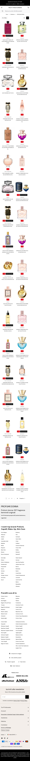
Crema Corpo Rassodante (21, 616)
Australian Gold (4, 541)
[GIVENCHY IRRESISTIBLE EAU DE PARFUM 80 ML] (22, 55)
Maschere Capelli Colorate (7, 630)
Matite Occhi (4, 613)
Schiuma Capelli (4, 634)
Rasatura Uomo (19, 634)
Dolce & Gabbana (5, 562)
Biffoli (2, 545)
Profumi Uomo (4, 596)
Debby (17, 550)
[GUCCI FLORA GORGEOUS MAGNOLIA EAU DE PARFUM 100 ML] (8, 238)
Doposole (3, 624)
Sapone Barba (19, 639)
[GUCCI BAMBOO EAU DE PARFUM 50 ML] (8, 187)
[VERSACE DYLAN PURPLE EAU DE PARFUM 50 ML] (22, 238)
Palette (17, 600)
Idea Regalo (3, 600)
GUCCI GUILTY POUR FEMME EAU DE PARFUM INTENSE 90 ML (8, 147)
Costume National (20, 545)
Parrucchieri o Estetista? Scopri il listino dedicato (12, 714)
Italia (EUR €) (12, 734)
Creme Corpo (19, 618)
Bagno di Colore (4, 643)
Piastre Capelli (19, 626)
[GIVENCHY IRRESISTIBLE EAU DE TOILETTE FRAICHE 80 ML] (22, 212)
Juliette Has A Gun (20, 564)
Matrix (17, 582)
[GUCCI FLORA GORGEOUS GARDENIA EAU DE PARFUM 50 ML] (8, 343)
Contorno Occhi (19, 613)
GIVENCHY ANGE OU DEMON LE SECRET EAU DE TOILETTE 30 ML (22, 490)
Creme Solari (4, 621)
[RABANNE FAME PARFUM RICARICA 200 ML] (8, 317)
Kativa (17, 566)
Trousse (3, 605)
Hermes (17, 560)
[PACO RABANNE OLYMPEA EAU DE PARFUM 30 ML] (8, 161)
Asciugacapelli (19, 628)
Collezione (12, 14)
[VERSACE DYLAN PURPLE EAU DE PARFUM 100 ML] (22, 133)
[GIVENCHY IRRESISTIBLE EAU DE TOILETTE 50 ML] (22, 317)
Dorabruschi (4, 564)
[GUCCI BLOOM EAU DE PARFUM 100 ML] (8, 396)
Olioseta (18, 586)
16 (17, 498)
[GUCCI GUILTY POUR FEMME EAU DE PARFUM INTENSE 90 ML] (8, 133)
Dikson (2, 560)
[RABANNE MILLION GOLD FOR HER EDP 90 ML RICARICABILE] (8, 476)
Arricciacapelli (19, 630)
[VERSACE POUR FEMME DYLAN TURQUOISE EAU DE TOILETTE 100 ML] (22, 343)
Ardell (2, 539)
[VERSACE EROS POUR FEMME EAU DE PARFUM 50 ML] (22, 291)
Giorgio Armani (4, 575)
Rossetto (3, 609)
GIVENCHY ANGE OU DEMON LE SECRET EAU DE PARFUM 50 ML (22, 120)
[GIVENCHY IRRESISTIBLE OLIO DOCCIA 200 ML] (22, 161)
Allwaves (3, 534)
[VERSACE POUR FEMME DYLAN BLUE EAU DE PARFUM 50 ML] (22, 449)
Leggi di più (3, 518)
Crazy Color (18, 547)
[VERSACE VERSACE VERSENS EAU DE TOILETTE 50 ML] (22, 27)
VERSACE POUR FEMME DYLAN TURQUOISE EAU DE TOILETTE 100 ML (22, 357)
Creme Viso (18, 609)
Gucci (2, 579)
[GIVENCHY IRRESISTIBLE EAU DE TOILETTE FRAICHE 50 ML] (22, 265)
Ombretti (3, 616)
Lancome (18, 577)
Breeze (2, 552)
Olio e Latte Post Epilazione (22, 645)
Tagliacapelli (18, 632)
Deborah (18, 552)
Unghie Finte (18, 648)
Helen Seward (19, 557)
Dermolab (3, 557)
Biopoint (3, 547)
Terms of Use (17, 700)
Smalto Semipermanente (21, 624)
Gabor (2, 573)
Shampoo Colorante (5, 639)
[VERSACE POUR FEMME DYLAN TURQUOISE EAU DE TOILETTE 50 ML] (22, 396)
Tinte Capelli (4, 641)
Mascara (18, 596)
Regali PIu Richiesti (5, 607)
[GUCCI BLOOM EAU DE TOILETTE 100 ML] (8, 291)
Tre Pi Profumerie (9, 746)
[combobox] (15, 11)
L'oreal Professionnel (20, 575)
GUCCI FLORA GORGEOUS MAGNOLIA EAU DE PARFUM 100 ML (8, 252)
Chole (17, 541)
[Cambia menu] (1, 7)
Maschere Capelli (5, 628)
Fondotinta (18, 602)
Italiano (2, 734)
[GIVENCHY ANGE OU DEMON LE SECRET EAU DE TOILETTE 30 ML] (22, 476)
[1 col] (24, 18)
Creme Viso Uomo (20, 641)
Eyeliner (17, 598)
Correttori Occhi (19, 605)
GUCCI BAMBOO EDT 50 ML (8, 93)
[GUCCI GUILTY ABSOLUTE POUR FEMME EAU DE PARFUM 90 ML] (8, 27)
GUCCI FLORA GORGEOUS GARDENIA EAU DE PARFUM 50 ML (8, 357)
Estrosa (2, 571)
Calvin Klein (18, 539)
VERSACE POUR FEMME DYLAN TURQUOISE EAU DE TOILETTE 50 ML (22, 410)
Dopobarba (18, 637)
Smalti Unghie (19, 607)
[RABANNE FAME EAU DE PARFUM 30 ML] (8, 423)
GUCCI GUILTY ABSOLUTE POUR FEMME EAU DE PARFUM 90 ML (8, 41)
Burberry (18, 532)
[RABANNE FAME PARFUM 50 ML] (8, 55)
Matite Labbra (4, 611)
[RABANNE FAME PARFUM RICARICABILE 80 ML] (8, 212)
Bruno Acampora (5, 554)
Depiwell (18, 554)
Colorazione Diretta (20, 621)
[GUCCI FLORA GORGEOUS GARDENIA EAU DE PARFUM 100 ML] (8, 449)
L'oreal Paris (18, 573)
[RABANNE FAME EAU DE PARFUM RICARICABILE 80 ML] (8, 370)
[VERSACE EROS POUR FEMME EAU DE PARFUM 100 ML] (22, 80)
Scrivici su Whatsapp (6, 727)
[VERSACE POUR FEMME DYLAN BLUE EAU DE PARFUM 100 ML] (22, 187)
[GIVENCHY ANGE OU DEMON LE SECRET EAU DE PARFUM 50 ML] (22, 106)
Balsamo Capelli (4, 637)
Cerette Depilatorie (20, 643)
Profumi (3, 598)
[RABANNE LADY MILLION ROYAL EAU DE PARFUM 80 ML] (8, 265)
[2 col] (27, 18)
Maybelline (18, 584)
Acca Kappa (4, 532)
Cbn (17, 534)
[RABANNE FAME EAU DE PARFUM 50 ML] (8, 106)
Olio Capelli (3, 632)
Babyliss (3, 543)
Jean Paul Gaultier (20, 562)
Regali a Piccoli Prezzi (6, 602)
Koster (17, 571)
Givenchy (3, 577)
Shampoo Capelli (5, 626)
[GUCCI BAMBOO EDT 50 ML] (8, 80)
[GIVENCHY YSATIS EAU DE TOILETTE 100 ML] (22, 423)
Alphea (2, 536)
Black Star (3, 550)
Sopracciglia (4, 618)
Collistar (17, 543)
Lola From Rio (19, 579)
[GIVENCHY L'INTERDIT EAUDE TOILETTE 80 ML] (22, 370)
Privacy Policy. (24, 700)
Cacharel (18, 536)
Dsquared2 (3, 566)
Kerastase (18, 568)
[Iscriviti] (27, 697)
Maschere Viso (19, 611)
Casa (7, 14)
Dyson (2, 568)
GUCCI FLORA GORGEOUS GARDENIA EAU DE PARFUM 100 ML (8, 463)
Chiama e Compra (5, 730)
